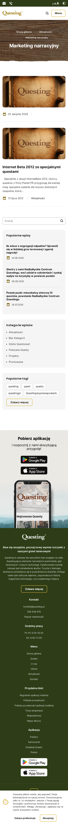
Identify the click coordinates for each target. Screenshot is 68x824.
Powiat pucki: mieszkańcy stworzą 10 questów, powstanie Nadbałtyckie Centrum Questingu (33, 296)
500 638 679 (34, 611)
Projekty (14, 355)
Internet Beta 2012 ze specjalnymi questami (32, 169)
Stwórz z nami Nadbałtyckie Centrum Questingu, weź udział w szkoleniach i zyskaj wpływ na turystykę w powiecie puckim (34, 273)
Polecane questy (19, 349)
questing (13, 386)
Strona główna (24, 32)
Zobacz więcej (34, 589)
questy (40, 386)
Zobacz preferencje (24, 818)
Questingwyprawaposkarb (41, 393)
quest (27, 386)
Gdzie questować (19, 344)
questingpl (14, 393)
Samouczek (34, 742)
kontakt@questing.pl (33, 606)
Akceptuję (48, 818)
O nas (34, 663)
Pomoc (34, 752)
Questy (34, 658)
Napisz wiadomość (34, 616)
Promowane (16, 361)
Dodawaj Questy (34, 747)
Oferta (34, 668)
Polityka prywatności (33, 700)
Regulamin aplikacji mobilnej (34, 695)
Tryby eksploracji (34, 710)
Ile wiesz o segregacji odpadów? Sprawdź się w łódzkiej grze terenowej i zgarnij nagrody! (32, 249)
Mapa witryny (34, 720)
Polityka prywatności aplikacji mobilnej (34, 705)
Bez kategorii (17, 338)
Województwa (34, 715)
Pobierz (34, 737)
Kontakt (34, 679)
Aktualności (45, 32)
